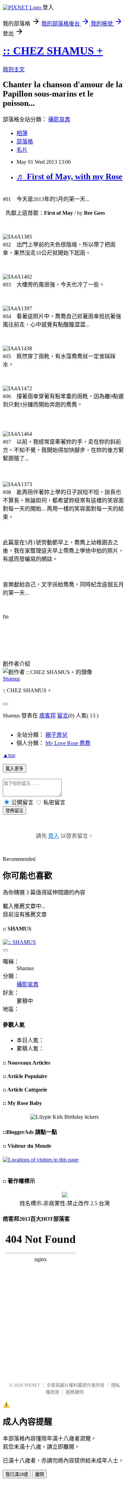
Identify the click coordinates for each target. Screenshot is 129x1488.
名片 (22, 150)
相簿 (22, 133)
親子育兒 (56, 735)
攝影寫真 (59, 119)
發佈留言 (14, 810)
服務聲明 (75, 1392)
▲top (9, 755)
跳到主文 (14, 69)
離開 (39, 1474)
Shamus (11, 679)
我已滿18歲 (17, 1474)
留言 (62, 715)
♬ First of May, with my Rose (69, 176)
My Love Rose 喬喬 (67, 743)
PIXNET (32, 1385)
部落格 (25, 141)
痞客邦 (47, 715)
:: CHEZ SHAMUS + (53, 50)
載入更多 (14, 768)
